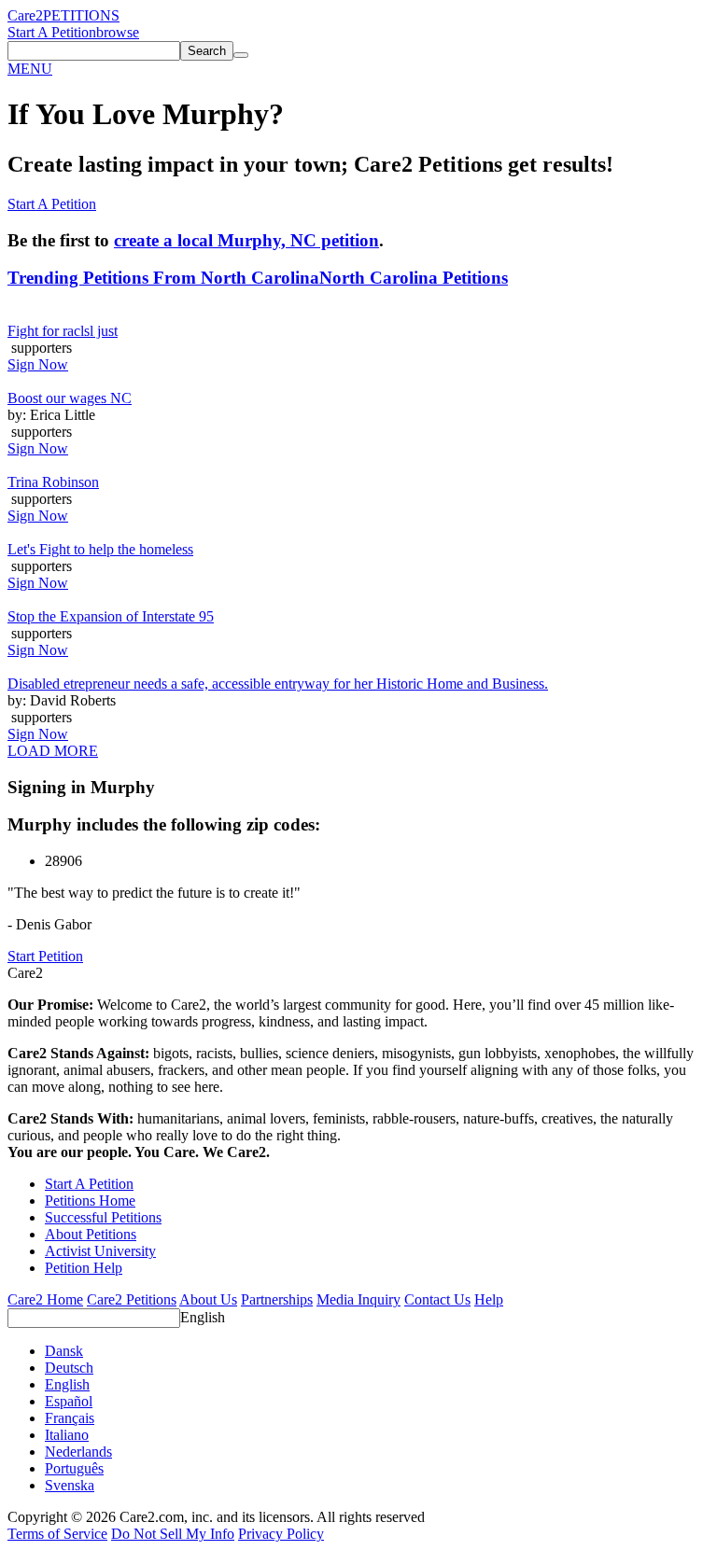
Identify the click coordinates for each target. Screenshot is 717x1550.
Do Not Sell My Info (172, 1534)
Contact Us (437, 1299)
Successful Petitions (103, 1217)
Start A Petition (51, 32)
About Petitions (90, 1234)
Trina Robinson (53, 482)
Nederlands (78, 1451)
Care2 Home (45, 1299)
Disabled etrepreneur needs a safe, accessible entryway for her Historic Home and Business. (277, 683)
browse (117, 32)
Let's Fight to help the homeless (100, 549)
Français (69, 1418)
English (202, 1317)
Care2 (25, 15)
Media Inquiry (358, 1299)
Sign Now (37, 364)
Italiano (67, 1435)
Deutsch (69, 1367)
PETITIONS (81, 15)
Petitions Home (90, 1200)
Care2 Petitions (131, 1299)
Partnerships (277, 1299)
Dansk (64, 1351)
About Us (208, 1299)
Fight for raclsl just (62, 331)
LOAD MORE (52, 751)
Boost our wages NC (69, 398)
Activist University (100, 1251)
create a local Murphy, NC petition (246, 240)
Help (488, 1299)
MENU (29, 69)
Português (74, 1468)
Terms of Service (57, 1534)
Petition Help (83, 1268)
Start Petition (45, 956)
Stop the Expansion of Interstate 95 (110, 616)
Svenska (69, 1485)
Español (68, 1401)
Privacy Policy (281, 1534)
